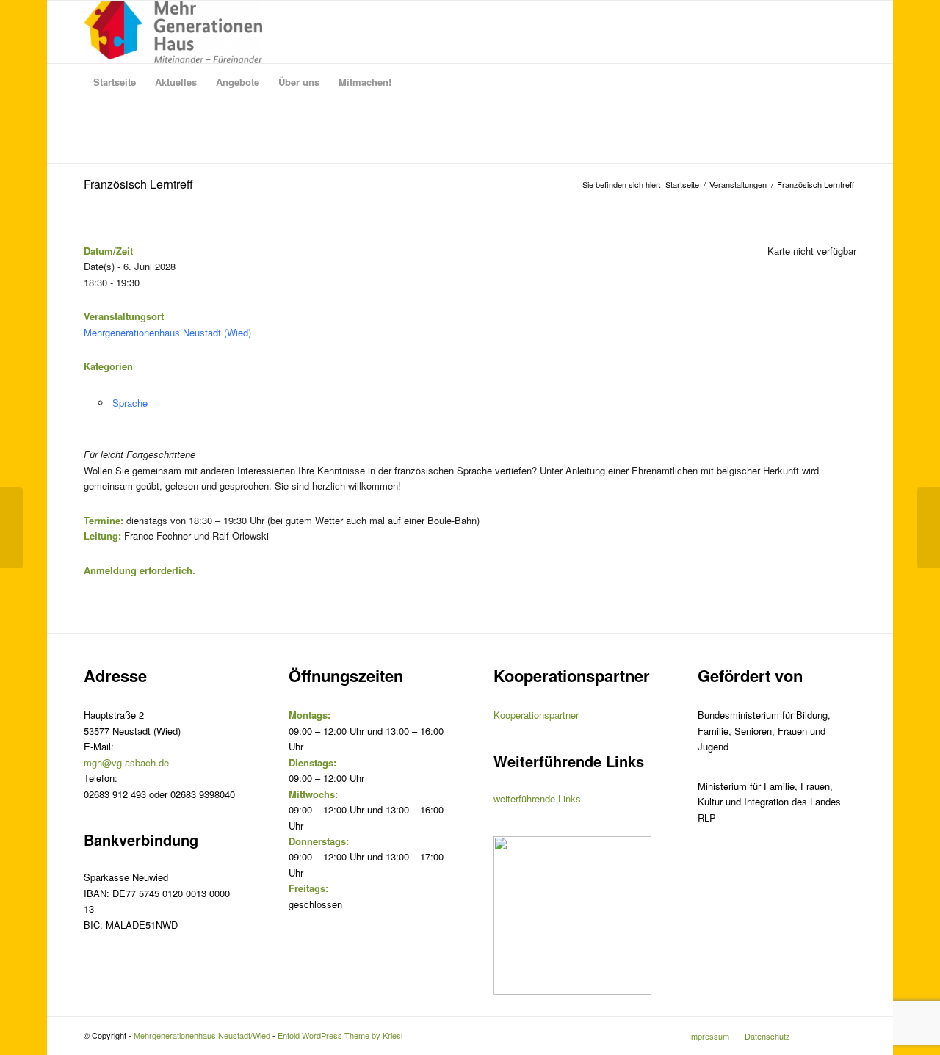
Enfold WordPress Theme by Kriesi (340, 1035)
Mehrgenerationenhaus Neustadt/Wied (202, 1035)
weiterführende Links (537, 798)
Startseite (682, 184)
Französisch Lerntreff (138, 183)
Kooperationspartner (536, 715)
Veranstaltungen (738, 184)
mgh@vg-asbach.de (126, 762)
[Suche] (846, 82)
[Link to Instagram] (823, 1035)
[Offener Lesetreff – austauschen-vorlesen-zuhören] (11, 527)
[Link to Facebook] (845, 1035)
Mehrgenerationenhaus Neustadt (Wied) (167, 332)
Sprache (130, 403)
